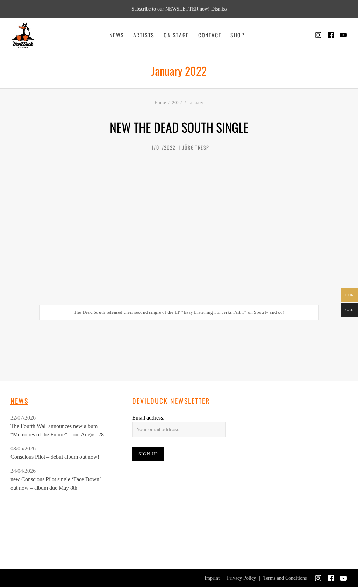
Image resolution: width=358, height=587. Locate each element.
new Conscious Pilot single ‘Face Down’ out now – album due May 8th (55, 483)
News (116, 35)
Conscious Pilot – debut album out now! (54, 457)
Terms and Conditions (285, 578)
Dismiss (219, 9)
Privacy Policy (241, 578)
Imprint (212, 578)
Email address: (148, 418)
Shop (237, 35)
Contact (209, 35)
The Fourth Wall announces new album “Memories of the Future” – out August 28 (57, 430)
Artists (144, 35)
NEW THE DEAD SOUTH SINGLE (179, 127)
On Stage (176, 35)
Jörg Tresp (195, 147)
